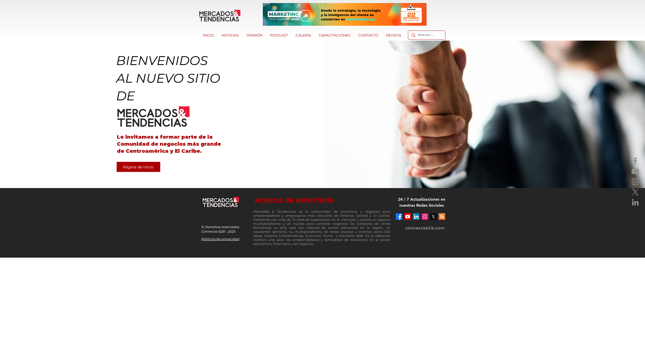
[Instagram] (635, 181)
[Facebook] (635, 161)
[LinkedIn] (635, 202)
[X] (635, 192)
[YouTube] (635, 171)
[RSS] (442, 216)
